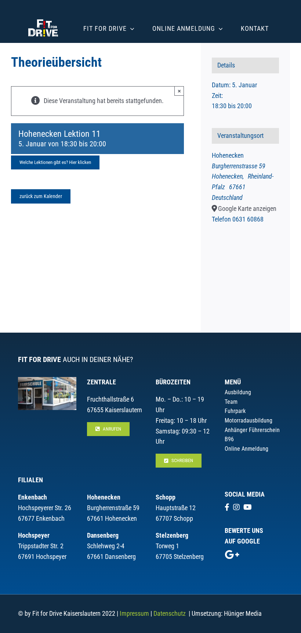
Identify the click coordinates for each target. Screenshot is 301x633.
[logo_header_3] (43, 18)
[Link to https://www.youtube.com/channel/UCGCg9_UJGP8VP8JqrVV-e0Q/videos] (247, 507)
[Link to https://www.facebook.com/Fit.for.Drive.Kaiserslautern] (227, 507)
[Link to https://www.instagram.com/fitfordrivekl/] (236, 507)
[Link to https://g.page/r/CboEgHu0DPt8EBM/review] (232, 554)
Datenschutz (169, 613)
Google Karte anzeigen (247, 208)
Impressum (134, 613)
